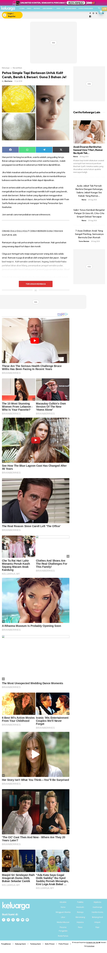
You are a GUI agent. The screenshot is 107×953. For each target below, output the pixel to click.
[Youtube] (22, 919)
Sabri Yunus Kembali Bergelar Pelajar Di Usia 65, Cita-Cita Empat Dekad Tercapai (89, 213)
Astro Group (90, 946)
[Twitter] (96, 13)
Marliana (8, 81)
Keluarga (5, 68)
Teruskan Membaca (36, 284)
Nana (75, 156)
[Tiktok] (18, 919)
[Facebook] (90, 13)
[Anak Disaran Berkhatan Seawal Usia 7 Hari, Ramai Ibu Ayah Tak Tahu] (89, 131)
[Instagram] (93, 13)
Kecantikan (17, 68)
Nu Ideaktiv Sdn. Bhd (92, 942)
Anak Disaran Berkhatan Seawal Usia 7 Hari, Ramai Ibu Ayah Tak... (88, 149)
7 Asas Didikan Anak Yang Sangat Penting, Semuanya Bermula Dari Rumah (89, 234)
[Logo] (8, 8)
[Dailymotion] (90, 16)
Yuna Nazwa (84, 241)
